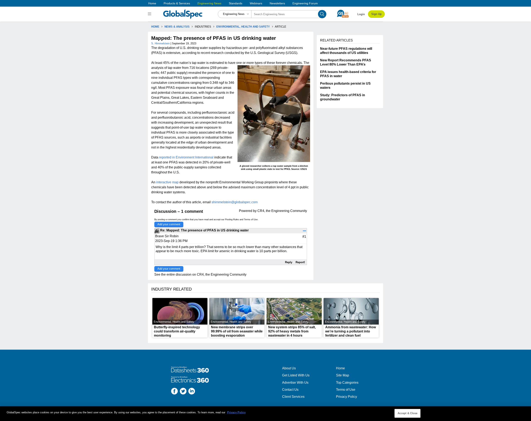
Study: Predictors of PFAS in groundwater (342, 97)
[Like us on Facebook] (174, 391)
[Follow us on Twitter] (183, 391)
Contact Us (290, 389)
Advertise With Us (295, 382)
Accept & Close (408, 413)
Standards (235, 3)
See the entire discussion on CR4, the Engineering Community (200, 274)
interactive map (167, 182)
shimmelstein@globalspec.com (235, 202)
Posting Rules (232, 219)
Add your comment (168, 224)
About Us (289, 368)
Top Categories (347, 382)
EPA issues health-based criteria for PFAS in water (348, 74)
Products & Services (177, 3)
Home (152, 3)
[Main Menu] (150, 14)
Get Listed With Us (295, 375)
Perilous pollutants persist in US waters (345, 85)
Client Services (293, 396)
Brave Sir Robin (167, 236)
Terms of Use (251, 219)
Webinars (256, 3)
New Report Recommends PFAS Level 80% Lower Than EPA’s (345, 62)
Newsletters (277, 3)
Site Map (342, 375)
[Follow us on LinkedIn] (191, 391)
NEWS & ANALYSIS (177, 26)
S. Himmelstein (161, 43)
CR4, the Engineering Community (282, 211)
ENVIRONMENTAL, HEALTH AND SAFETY (243, 26)
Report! (300, 262)
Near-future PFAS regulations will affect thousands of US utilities (346, 51)
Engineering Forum (305, 3)
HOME (155, 26)
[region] (265, 413)
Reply (288, 262)
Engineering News (209, 3)
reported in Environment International (186, 157)
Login (361, 14)
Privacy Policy (346, 396)
